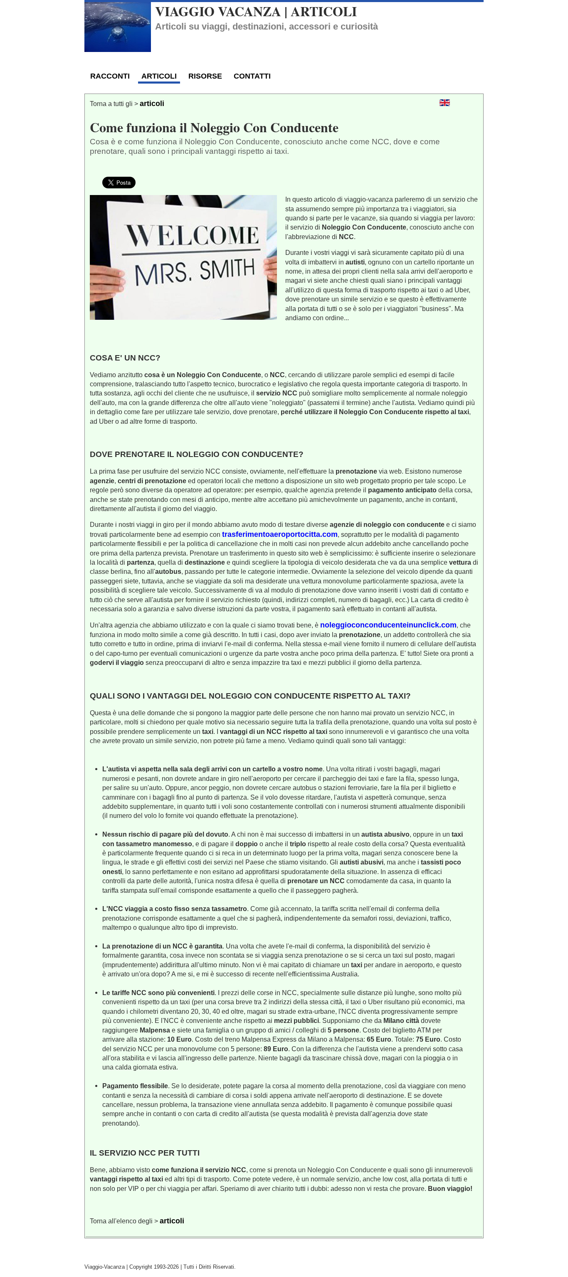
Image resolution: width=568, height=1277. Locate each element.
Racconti (110, 76)
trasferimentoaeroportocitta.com (280, 534)
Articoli (159, 76)
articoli (152, 103)
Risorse (205, 76)
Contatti (252, 76)
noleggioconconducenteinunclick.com (388, 625)
